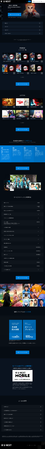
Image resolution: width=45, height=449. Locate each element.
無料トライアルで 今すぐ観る (38, 1)
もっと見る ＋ (22, 77)
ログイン (30, 1)
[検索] (27, 1)
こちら (20, 17)
